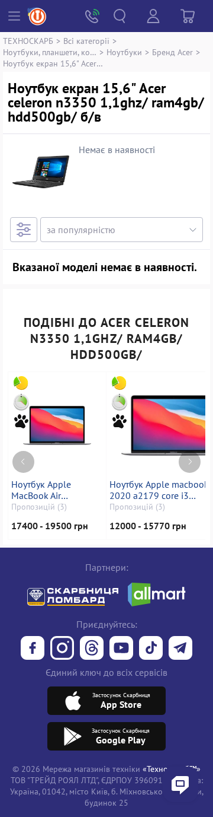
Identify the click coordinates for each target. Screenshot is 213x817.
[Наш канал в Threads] (92, 649)
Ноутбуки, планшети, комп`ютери (49, 52)
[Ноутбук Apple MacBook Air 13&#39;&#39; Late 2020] (57, 425)
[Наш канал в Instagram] (62, 649)
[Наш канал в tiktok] (151, 649)
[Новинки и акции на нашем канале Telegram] (180, 649)
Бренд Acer (172, 52)
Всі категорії (86, 40)
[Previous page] (23, 462)
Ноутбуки (124, 52)
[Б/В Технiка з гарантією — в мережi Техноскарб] (121, 649)
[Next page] (190, 462)
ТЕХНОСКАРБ (28, 40)
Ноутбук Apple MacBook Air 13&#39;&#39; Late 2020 (52, 490)
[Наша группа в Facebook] (32, 649)
